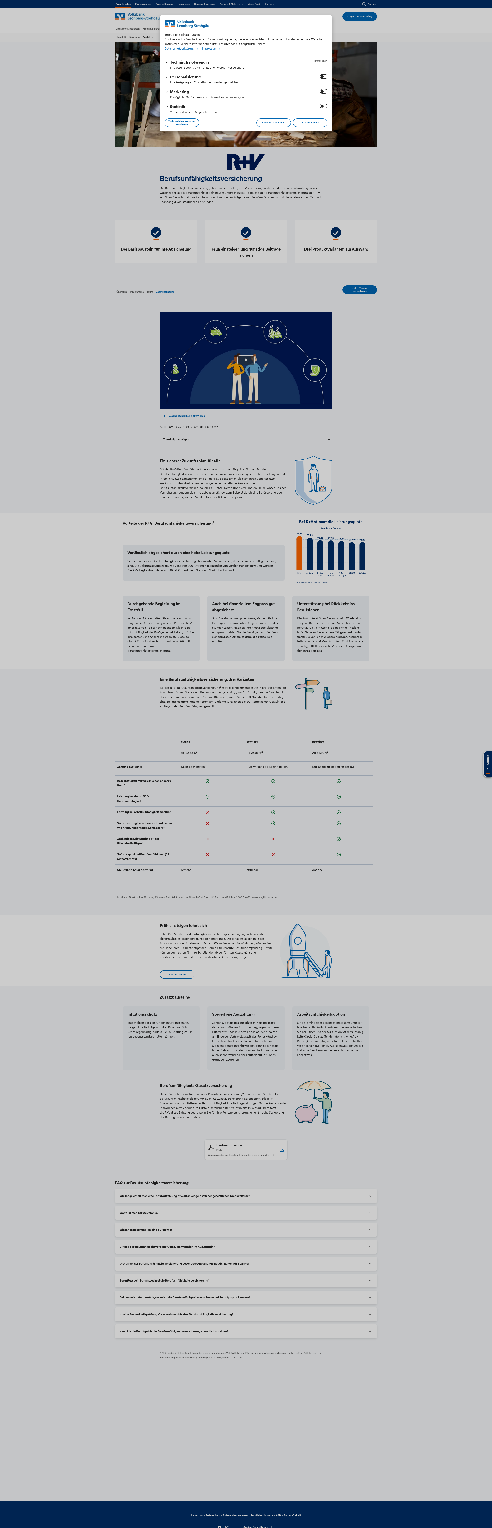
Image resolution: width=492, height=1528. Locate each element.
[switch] (323, 76)
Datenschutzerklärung (180, 48)
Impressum (209, 48)
